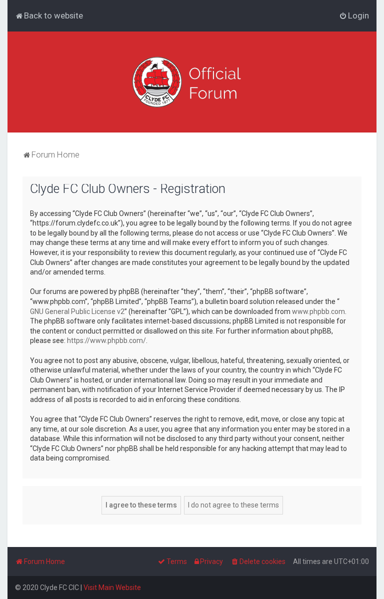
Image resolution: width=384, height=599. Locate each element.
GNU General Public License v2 (77, 312)
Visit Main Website (112, 588)
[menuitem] (49, 15)
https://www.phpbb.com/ (106, 340)
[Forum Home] (192, 82)
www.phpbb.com (318, 312)
